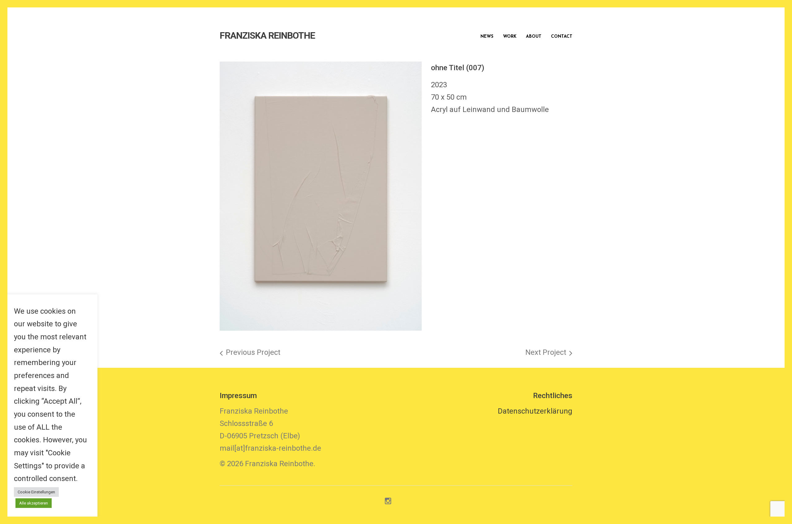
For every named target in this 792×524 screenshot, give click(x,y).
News (486, 36)
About (533, 36)
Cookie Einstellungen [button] (36, 492)
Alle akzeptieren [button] (33, 503)
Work (509, 36)
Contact (561, 36)
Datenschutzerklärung (535, 411)
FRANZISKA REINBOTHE (267, 35)
